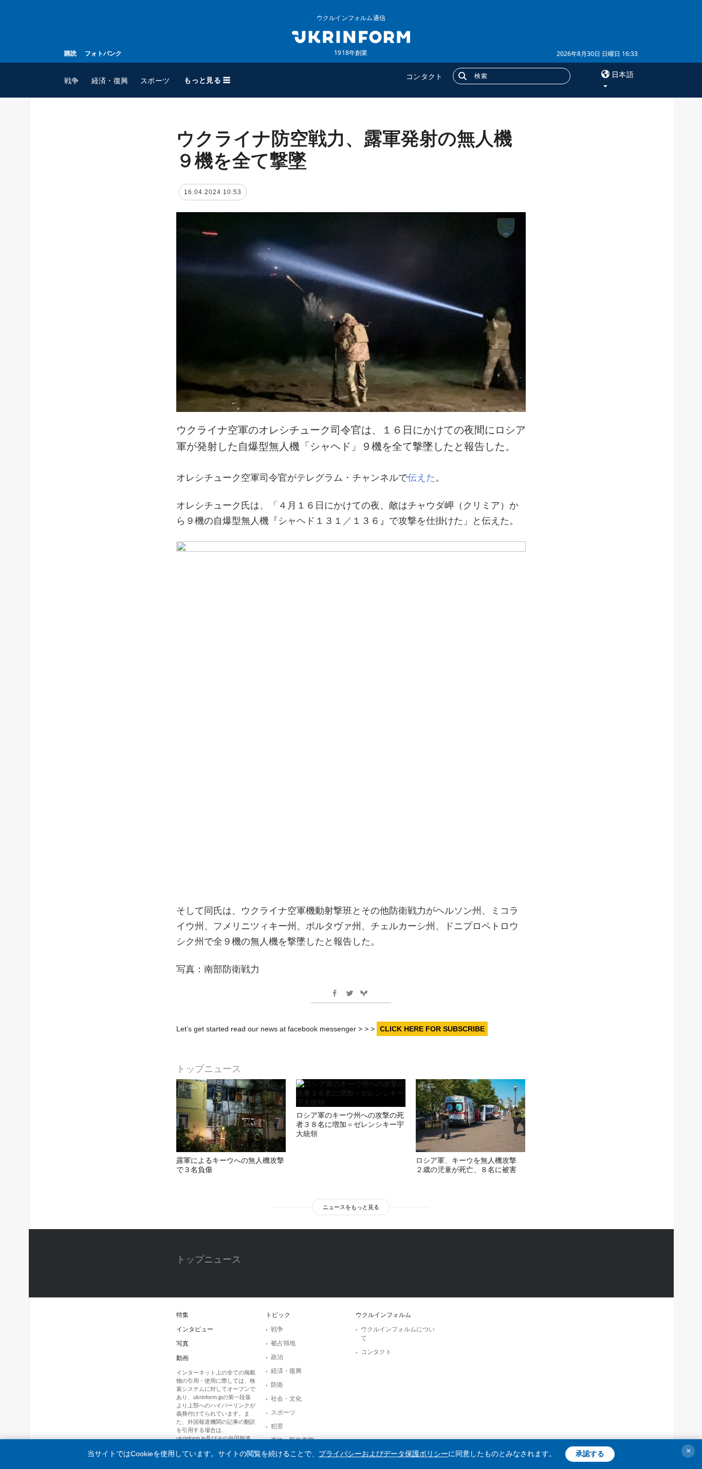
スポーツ (155, 80)
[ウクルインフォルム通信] (351, 36)
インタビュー (194, 1329)
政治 (277, 1357)
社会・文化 (286, 1398)
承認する (590, 1453)
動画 (182, 1358)
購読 (70, 53)
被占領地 (283, 1343)
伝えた (421, 478)
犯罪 (277, 1426)
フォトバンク (103, 53)
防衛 (277, 1384)
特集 (182, 1315)
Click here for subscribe (432, 1029)
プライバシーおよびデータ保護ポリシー (383, 1453)
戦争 (71, 80)
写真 (182, 1343)
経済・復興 (109, 80)
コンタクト (424, 76)
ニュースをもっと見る (351, 1207)
